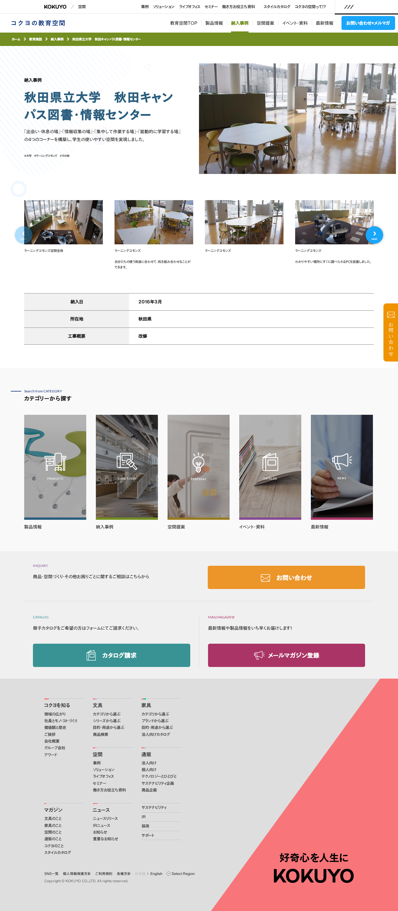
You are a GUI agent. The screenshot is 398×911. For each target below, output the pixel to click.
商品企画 (149, 790)
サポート (148, 835)
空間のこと (52, 832)
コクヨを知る (57, 705)
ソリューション (164, 7)
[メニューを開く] (349, 6)
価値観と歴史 (55, 727)
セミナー (211, 7)
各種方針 (124, 873)
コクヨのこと (54, 846)
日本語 (140, 873)
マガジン (53, 810)
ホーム (16, 39)
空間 (82, 7)
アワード (50, 755)
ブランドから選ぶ (155, 721)
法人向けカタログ (156, 734)
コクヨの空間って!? (310, 7)
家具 (146, 705)
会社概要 (51, 741)
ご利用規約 (103, 873)
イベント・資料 (295, 22)
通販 (146, 754)
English (156, 873)
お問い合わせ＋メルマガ (368, 22)
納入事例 (240, 22)
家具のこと (52, 825)
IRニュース (101, 825)
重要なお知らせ (105, 839)
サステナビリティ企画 (158, 783)
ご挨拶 (49, 734)
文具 (98, 705)
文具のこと (52, 818)
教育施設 (35, 39)
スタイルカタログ (277, 7)
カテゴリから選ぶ (106, 714)
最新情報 (324, 22)
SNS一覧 (51, 873)
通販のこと (52, 839)
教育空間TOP (183, 22)
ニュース (101, 810)
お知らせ (100, 832)
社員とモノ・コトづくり (60, 721)
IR (144, 817)
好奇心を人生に (313, 858)
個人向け (149, 770)
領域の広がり (55, 714)
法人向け (149, 763)
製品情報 (214, 22)
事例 (145, 7)
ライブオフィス (189, 7)
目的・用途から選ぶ (108, 727)
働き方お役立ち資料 (238, 7)
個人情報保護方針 (77, 873)
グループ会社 (54, 748)
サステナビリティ (154, 807)
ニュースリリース (105, 818)
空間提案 (265, 22)
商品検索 (100, 734)
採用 (145, 826)
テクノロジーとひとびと (159, 776)
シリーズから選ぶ (106, 721)
